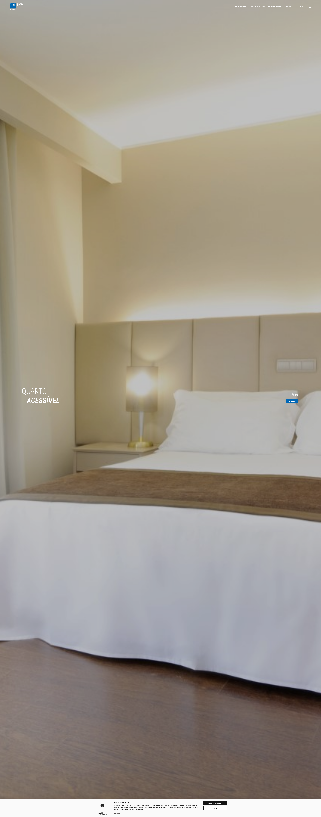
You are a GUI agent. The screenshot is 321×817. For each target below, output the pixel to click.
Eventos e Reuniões (257, 6)
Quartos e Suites (241, 6)
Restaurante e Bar (275, 6)
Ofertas (288, 6)
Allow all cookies (215, 803)
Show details (117, 813)
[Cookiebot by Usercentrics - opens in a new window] (102, 813)
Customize (214, 808)
